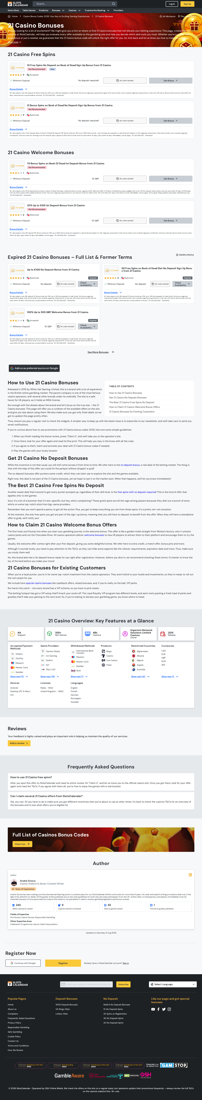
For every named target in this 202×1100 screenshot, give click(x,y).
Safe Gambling (15, 1032)
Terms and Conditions (18, 1045)
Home (10, 1004)
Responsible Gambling (18, 1027)
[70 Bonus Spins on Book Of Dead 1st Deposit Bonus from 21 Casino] (17, 165)
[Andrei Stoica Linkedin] (190, 874)
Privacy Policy (14, 1022)
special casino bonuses (39, 583)
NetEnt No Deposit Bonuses (116, 1004)
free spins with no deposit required (137, 492)
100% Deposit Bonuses (67, 1004)
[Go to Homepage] (18, 4)
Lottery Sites (62, 1013)
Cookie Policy (14, 1036)
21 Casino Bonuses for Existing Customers (131, 411)
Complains (13, 1013)
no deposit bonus (130, 465)
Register (63, 963)
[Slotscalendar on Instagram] (170, 1009)
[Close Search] (113, 4)
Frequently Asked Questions (21, 1018)
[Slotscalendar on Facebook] (159, 1009)
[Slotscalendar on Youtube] (154, 1009)
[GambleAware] (62, 95)
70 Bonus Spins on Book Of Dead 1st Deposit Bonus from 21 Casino (65, 163)
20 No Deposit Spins (113, 1022)
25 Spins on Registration (115, 1013)
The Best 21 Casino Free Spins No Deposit (131, 402)
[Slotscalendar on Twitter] (164, 1009)
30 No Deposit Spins (113, 1018)
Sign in (126, 963)
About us (12, 1009)
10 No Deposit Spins (113, 1009)
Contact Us (13, 1041)
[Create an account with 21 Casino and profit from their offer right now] (49, 95)
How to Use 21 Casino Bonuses (125, 392)
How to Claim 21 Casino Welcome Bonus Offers (134, 407)
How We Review (15, 1050)
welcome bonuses (94, 535)
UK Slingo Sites (63, 1009)
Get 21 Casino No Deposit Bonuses (128, 397)
